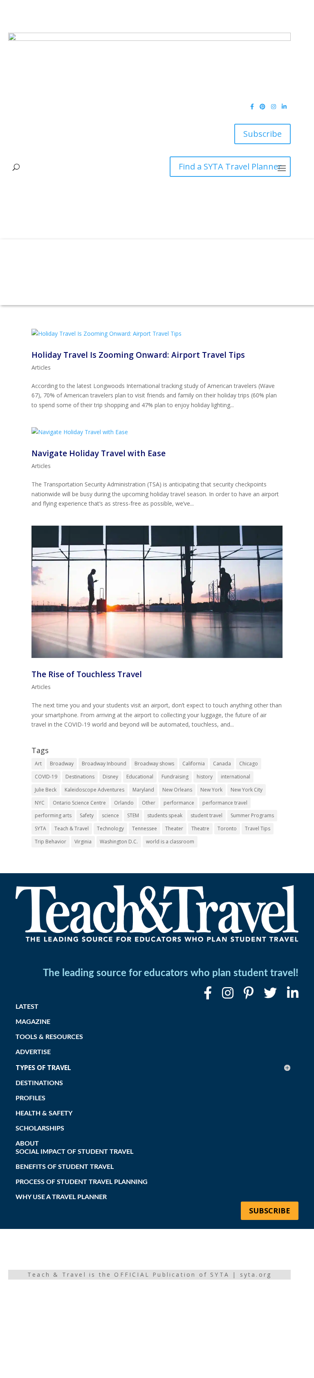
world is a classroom (170, 841)
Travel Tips (257, 828)
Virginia (83, 841)
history (205, 776)
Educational (139, 776)
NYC (40, 802)
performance (179, 802)
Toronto (227, 828)
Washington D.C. (119, 841)
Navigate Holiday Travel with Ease (98, 453)
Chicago (248, 763)
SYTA (40, 828)
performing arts (53, 815)
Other (148, 802)
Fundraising (174, 776)
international (235, 776)
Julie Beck (45, 789)
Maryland (143, 789)
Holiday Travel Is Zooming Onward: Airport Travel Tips (138, 354)
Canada (222, 763)
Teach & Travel (71, 828)
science (110, 815)
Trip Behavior (50, 841)
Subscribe (262, 133)
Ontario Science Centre (79, 802)
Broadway (62, 763)
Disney (110, 776)
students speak (164, 815)
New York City (246, 789)
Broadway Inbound (104, 763)
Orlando (124, 802)
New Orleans (177, 789)
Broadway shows (154, 763)
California (193, 763)
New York (211, 789)
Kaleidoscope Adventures (94, 789)
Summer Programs (252, 815)
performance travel (224, 802)
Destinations (79, 776)
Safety (87, 815)
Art (38, 763)
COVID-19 (46, 776)
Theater (174, 828)
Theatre (200, 828)
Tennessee (144, 828)
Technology (110, 828)
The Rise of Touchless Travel (86, 674)
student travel (206, 815)
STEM (133, 815)
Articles (41, 367)
